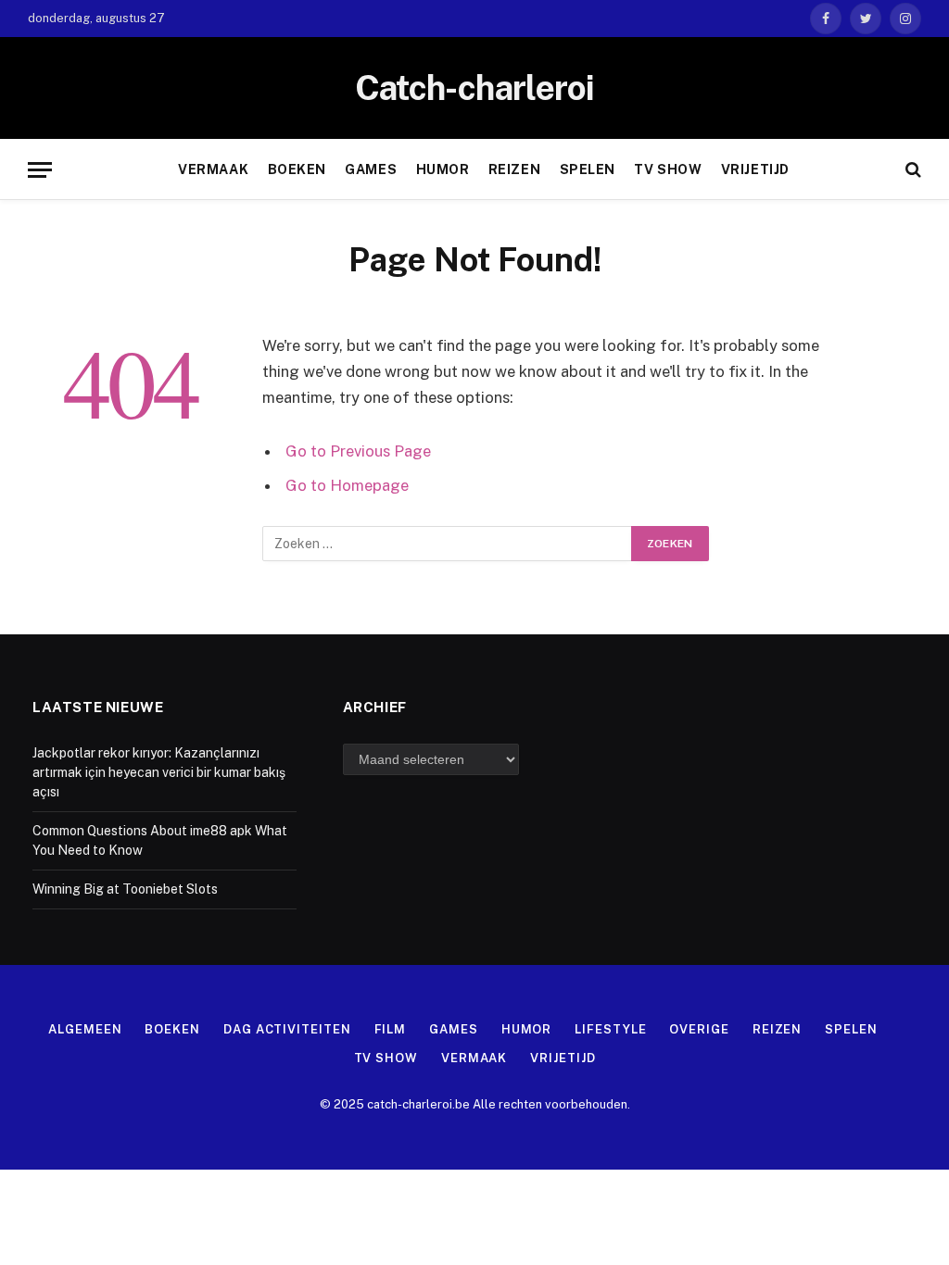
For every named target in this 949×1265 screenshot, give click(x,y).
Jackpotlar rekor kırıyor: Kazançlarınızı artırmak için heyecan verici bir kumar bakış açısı (158, 772)
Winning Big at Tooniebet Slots (125, 889)
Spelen (587, 169)
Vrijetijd (755, 169)
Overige (698, 1029)
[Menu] (40, 170)
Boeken (297, 169)
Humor (443, 169)
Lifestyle (610, 1029)
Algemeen (84, 1029)
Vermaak (213, 169)
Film (390, 1029)
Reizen (514, 169)
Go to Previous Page (358, 451)
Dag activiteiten (287, 1029)
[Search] (911, 170)
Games (371, 169)
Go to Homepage (347, 485)
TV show (668, 169)
